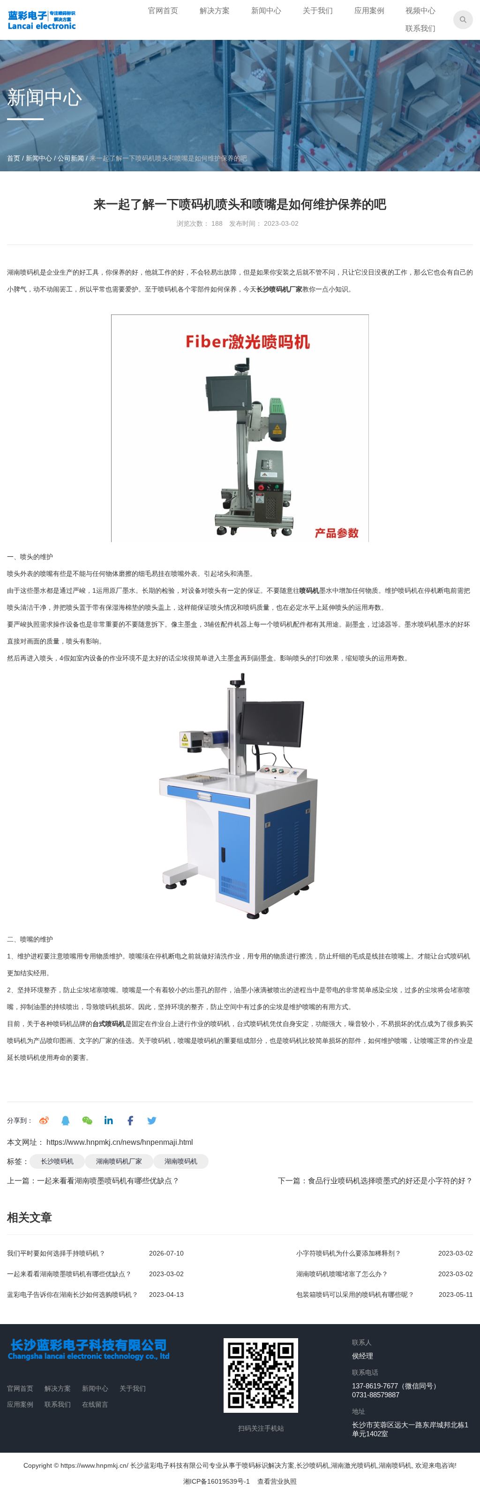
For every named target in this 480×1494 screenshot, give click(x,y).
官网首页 (163, 11)
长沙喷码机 (57, 1161)
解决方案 (215, 11)
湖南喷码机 (181, 1161)
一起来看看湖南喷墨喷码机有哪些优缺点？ (108, 1181)
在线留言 (95, 1404)
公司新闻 (71, 158)
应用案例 (369, 11)
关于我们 (318, 11)
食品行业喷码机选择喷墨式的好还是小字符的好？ (390, 1181)
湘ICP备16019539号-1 (216, 1481)
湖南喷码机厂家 (119, 1161)
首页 (14, 158)
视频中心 (420, 11)
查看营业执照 (277, 1481)
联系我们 (420, 28)
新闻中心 (266, 11)
